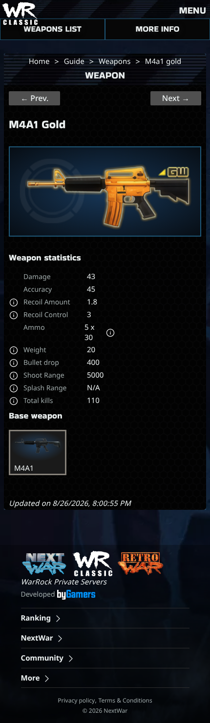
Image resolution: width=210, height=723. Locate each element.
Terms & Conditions (125, 700)
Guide (74, 61)
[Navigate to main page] (19, 13)
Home (39, 61)
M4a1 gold (163, 61)
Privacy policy (76, 700)
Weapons (114, 61)
